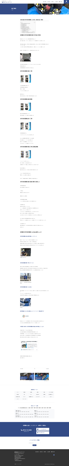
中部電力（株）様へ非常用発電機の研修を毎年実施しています (28, 32)
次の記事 (47, 368)
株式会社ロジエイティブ (19, 452)
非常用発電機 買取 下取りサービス (26, 30)
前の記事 (22, 368)
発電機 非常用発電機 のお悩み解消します (25, 28)
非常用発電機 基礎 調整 (23, 25)
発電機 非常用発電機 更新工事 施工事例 (25, 23)
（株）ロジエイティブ (7, 2)
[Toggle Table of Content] (34, 22)
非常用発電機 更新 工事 (24, 24)
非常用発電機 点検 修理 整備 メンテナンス (26, 29)
